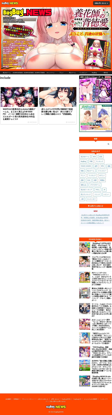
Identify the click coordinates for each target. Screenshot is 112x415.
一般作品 (105, 72)
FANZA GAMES (86, 166)
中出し (98, 189)
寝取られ (83, 185)
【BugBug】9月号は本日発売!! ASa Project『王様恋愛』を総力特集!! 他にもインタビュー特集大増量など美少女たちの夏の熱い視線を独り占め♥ (101, 248)
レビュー (106, 194)
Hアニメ (102, 175)
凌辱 (96, 166)
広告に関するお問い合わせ (57, 401)
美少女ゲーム (7, 72)
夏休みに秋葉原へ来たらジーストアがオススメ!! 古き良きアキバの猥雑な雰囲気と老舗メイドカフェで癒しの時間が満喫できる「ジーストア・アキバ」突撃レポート (101, 294)
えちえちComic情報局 (90, 399)
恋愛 (82, 180)
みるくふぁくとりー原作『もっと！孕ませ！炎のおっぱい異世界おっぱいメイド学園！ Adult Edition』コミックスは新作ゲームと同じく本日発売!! (101, 325)
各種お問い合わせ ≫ (101, 3)
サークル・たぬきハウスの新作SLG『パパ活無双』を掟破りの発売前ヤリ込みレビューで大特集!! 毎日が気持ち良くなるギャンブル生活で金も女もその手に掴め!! (101, 310)
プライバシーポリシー (28, 399)
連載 (109, 166)
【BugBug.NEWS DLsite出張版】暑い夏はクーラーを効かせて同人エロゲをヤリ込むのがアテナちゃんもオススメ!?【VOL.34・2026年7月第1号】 (101, 381)
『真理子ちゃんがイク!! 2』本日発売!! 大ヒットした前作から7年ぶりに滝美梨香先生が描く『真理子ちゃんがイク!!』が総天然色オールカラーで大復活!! (102, 338)
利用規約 (16, 399)
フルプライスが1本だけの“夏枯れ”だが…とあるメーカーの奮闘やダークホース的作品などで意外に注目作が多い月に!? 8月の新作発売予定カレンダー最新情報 (101, 263)
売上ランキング (86, 194)
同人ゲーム (72, 72)
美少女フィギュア (86, 189)
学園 (91, 161)
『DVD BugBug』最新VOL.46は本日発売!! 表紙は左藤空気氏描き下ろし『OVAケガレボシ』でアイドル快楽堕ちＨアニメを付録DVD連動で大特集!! (102, 352)
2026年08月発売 (29, 72)
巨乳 (100, 156)
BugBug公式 (77, 399)
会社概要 (8, 399)
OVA (88, 180)
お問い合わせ (55, 399)
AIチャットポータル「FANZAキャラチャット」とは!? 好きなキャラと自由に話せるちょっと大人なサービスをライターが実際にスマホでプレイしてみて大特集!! (101, 279)
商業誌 (102, 180)
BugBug (94, 72)
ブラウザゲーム (95, 185)
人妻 (82, 199)
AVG (94, 156)
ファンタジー (102, 171)
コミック (97, 194)
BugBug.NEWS (66, 399)
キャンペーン (50, 72)
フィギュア (92, 175)
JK (104, 189)
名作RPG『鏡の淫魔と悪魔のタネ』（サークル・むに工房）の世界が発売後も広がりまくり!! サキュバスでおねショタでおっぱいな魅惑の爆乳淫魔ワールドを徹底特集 (102, 367)
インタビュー (83, 72)
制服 (82, 171)
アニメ (61, 72)
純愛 (95, 180)
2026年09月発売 (18, 72)
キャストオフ (91, 199)
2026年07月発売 (40, 72)
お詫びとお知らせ (43, 399)
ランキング (99, 161)
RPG (102, 166)
